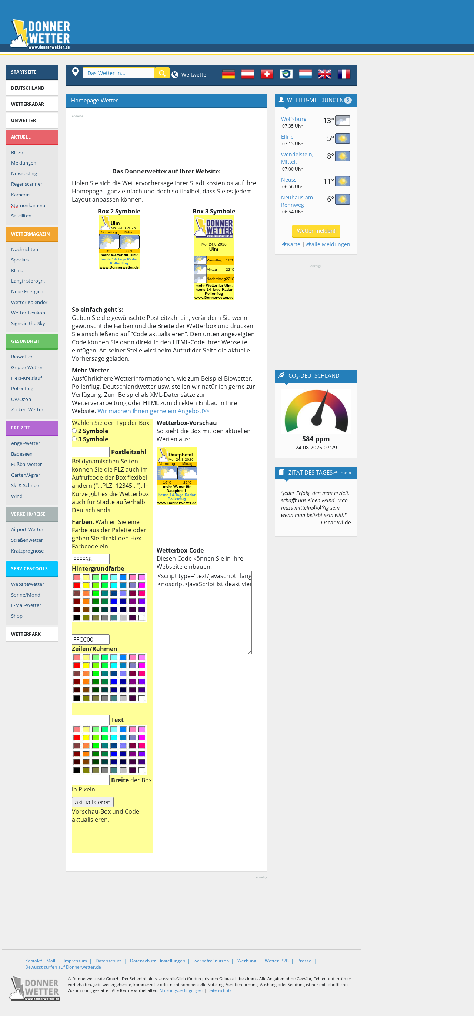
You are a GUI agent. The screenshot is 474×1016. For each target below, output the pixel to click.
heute (106, 259)
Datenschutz (108, 961)
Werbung (246, 961)
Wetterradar (27, 104)
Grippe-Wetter (27, 367)
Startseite (24, 72)
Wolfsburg (294, 118)
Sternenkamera (28, 205)
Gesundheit (25, 341)
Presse (304, 961)
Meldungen (23, 162)
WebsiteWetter (27, 584)
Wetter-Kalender (29, 302)
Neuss (289, 179)
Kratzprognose (27, 550)
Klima (17, 270)
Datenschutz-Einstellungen (157, 961)
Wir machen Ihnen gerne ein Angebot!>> (153, 411)
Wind (17, 496)
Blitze (17, 152)
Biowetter (22, 356)
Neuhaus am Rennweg (297, 201)
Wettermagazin (30, 234)
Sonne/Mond (25, 594)
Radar (132, 259)
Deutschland (27, 88)
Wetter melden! (316, 230)
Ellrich (289, 136)
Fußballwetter (26, 464)
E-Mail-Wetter (26, 605)
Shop (17, 615)
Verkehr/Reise (28, 514)
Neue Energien (27, 291)
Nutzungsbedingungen (181, 990)
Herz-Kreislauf (26, 378)
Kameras (20, 194)
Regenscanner (26, 183)
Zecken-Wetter (27, 409)
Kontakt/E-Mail (40, 961)
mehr (346, 472)
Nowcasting (24, 173)
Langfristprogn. (28, 280)
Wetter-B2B (277, 961)
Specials (20, 259)
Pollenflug (22, 388)
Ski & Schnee (25, 485)
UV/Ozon (21, 399)
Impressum (75, 961)
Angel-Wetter (25, 443)
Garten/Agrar (25, 475)
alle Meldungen (330, 244)
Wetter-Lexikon (28, 312)
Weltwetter (194, 74)
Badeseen (22, 453)
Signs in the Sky (28, 323)
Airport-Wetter (27, 529)
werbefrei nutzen (211, 961)
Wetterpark (26, 634)
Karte (293, 244)
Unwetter (23, 120)
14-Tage (119, 259)
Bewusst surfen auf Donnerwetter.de (63, 967)
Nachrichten (24, 249)
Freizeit (20, 428)
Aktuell (21, 137)
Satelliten (21, 215)
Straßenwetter (27, 540)
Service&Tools (29, 569)
